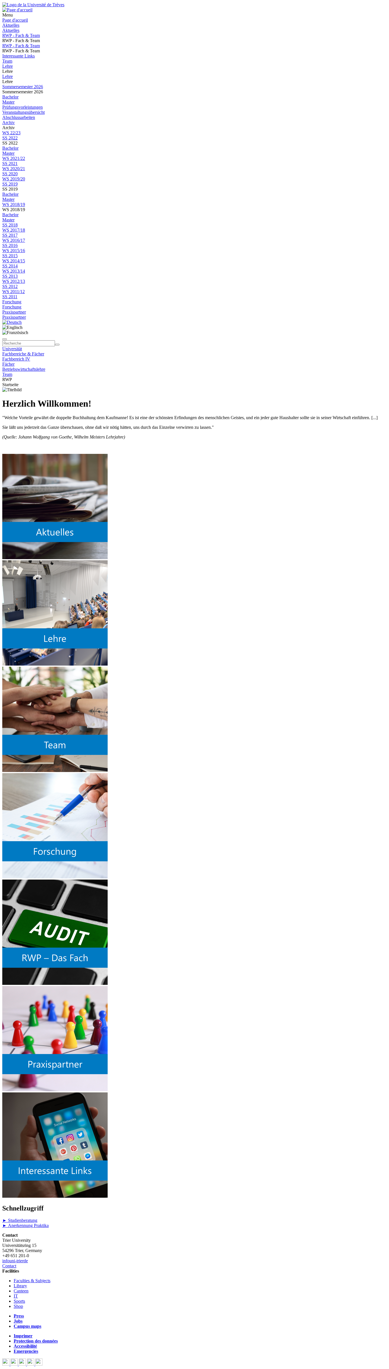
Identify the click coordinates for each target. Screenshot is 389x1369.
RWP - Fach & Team (21, 35)
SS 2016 (10, 245)
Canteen (21, 1290)
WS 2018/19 (13, 204)
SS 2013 (10, 276)
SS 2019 (10, 184)
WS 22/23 (11, 132)
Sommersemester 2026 (22, 86)
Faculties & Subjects (32, 1280)
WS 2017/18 (13, 230)
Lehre (7, 66)
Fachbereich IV (16, 359)
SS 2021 (10, 163)
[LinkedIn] (38, 1364)
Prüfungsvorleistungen (22, 107)
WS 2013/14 (13, 271)
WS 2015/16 (13, 250)
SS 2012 (10, 286)
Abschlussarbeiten (18, 117)
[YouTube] (23, 1364)
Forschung (11, 301)
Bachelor (10, 96)
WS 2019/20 (13, 178)
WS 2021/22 (13, 158)
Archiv (8, 122)
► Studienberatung (19, 1220)
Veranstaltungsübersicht (23, 112)
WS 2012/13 (13, 281)
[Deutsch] (12, 322)
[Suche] (4, 339)
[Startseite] (33, 4)
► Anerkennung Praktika (25, 1225)
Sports (19, 1301)
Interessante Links (18, 55)
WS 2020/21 (13, 168)
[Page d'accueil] (17, 9)
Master (8, 102)
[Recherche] (57, 344)
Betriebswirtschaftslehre (23, 369)
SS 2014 (10, 265)
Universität (12, 348)
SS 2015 (10, 255)
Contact (9, 1265)
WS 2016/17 (13, 240)
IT (16, 1296)
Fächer (8, 364)
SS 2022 (10, 137)
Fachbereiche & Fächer (23, 353)
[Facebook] (6, 1364)
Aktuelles (10, 25)
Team (7, 61)
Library (20, 1285)
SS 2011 (9, 296)
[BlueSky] (15, 1364)
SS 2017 (10, 235)
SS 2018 (10, 225)
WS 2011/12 (13, 291)
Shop (18, 1306)
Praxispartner (14, 312)
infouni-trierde (15, 1260)
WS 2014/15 (13, 260)
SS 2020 (10, 173)
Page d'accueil (15, 20)
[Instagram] (31, 1364)
